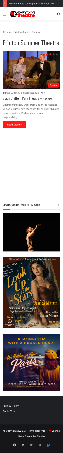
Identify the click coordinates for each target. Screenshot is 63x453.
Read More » (14, 124)
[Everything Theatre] (23, 14)
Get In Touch (10, 411)
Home (8, 32)
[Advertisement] (31, 166)
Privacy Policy (11, 405)
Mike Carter (11, 93)
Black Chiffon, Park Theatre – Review (27, 98)
